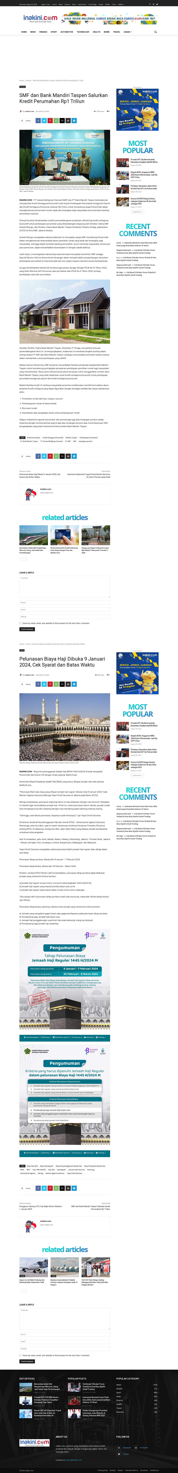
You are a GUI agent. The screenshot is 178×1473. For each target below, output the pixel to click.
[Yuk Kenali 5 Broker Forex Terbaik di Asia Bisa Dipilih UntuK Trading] (74, 1387)
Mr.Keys (119, 272)
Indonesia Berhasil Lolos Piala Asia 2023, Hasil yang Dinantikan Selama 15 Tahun (96, 1399)
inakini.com (29, 111)
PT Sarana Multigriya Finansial (52, 441)
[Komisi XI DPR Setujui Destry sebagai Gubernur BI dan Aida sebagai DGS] (122, 201)
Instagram (144, 1448)
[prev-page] (21, 559)
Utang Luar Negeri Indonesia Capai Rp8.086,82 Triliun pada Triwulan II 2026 (95, 550)
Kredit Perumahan (33, 438)
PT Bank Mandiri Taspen (29, 441)
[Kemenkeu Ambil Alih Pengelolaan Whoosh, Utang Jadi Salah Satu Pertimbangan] (33, 535)
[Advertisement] (89, 54)
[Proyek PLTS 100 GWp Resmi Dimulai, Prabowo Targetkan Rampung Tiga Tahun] (25, 1400)
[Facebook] (149, 4)
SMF (74, 441)
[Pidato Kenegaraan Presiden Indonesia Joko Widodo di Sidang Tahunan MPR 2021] (74, 1413)
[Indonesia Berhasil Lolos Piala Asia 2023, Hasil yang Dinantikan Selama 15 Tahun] (74, 1400)
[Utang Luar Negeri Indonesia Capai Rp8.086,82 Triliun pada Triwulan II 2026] (96, 535)
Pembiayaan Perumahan (89, 438)
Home (21, 80)
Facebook (127, 1448)
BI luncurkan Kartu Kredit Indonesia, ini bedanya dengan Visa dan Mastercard (64, 550)
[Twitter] (157, 4)
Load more (137, 212)
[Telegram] (74, 120)
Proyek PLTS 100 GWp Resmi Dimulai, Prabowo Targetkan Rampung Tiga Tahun (46, 1399)
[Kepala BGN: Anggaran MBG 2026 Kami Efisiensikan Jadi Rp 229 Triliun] (122, 175)
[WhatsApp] (56, 120)
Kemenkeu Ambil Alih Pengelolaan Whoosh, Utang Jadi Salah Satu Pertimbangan (32, 550)
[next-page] (25, 559)
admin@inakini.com (74, 1460)
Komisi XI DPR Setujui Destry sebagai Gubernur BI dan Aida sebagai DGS (143, 201)
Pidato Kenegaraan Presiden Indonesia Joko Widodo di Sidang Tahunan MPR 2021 (95, 1413)
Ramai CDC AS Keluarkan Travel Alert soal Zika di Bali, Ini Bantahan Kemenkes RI (47, 1413)
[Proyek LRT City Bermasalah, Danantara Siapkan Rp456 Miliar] (122, 162)
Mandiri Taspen (71, 438)
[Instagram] (153, 4)
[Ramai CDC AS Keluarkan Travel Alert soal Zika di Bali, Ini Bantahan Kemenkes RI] (25, 1413)
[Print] (68, 120)
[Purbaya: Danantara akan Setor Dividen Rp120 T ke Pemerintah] (122, 189)
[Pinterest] (50, 120)
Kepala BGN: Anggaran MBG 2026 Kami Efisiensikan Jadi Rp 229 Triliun (144, 174)
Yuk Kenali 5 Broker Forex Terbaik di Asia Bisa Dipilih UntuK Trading (94, 1386)
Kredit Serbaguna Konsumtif (53, 438)
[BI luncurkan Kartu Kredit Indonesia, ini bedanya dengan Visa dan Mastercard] (65, 535)
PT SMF (68, 441)
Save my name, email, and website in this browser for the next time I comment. (56, 623)
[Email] (62, 120)
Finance (28, 80)
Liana (118, 243)
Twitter (126, 1454)
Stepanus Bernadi (123, 250)
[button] (155, 32)
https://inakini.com (46, 493)
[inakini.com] (21, 111)
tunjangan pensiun (85, 441)
